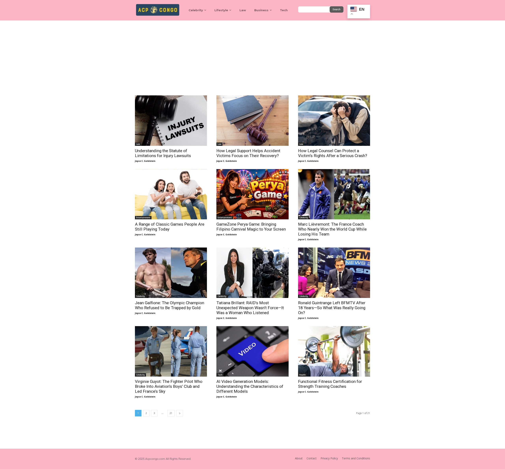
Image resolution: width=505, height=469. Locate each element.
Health (302, 374)
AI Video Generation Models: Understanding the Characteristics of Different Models (249, 386)
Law (138, 144)
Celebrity (303, 217)
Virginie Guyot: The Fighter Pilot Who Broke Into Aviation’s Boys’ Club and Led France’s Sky (168, 386)
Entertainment (143, 217)
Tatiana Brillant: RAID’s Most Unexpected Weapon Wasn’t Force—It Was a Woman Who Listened (250, 308)
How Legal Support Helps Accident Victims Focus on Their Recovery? (248, 153)
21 (171, 413)
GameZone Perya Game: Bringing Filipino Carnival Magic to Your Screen (251, 227)
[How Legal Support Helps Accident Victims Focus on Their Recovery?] (252, 120)
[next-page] (179, 413)
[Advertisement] (252, 50)
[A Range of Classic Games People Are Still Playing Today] (171, 194)
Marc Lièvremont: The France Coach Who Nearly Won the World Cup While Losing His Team (332, 229)
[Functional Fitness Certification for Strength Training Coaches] (334, 351)
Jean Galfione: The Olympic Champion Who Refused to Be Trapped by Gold (169, 305)
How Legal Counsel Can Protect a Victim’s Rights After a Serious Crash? (332, 153)
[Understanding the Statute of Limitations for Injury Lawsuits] (171, 120)
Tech (220, 374)
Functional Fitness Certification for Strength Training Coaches (330, 384)
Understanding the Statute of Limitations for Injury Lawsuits (163, 153)
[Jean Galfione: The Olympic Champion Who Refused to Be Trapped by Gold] (171, 273)
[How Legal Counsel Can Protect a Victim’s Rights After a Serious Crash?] (334, 120)
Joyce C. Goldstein (145, 160)
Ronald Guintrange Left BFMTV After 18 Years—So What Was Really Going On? (331, 308)
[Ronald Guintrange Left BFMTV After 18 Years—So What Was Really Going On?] (334, 273)
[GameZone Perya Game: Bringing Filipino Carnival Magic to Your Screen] (252, 194)
